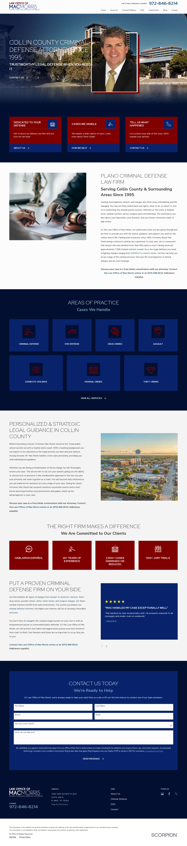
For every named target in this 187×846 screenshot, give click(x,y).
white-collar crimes (45, 601)
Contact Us (16, 77)
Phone (17, 715)
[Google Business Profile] (162, 793)
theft (81, 597)
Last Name (100, 706)
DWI (113, 804)
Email (98, 715)
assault (53, 597)
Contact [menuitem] (175, 10)
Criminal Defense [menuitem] (129, 10)
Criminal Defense (119, 799)
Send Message (91, 758)
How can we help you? (25, 732)
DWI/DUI (135, 253)
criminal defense (17, 608)
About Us (115, 793)
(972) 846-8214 (155, 273)
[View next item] (106, 646)
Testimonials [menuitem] (153, 10)
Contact (114, 809)
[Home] (24, 6)
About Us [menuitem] (114, 10)
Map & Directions (59, 804)
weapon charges (67, 601)
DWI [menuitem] (142, 10)
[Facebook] (169, 793)
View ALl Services (91, 398)
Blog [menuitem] (165, 10)
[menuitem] (12, 837)
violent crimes (149, 253)
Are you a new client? (24, 724)
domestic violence (69, 597)
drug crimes (14, 601)
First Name (19, 706)
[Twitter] (176, 793)
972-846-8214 (163, 3)
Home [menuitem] (103, 10)
